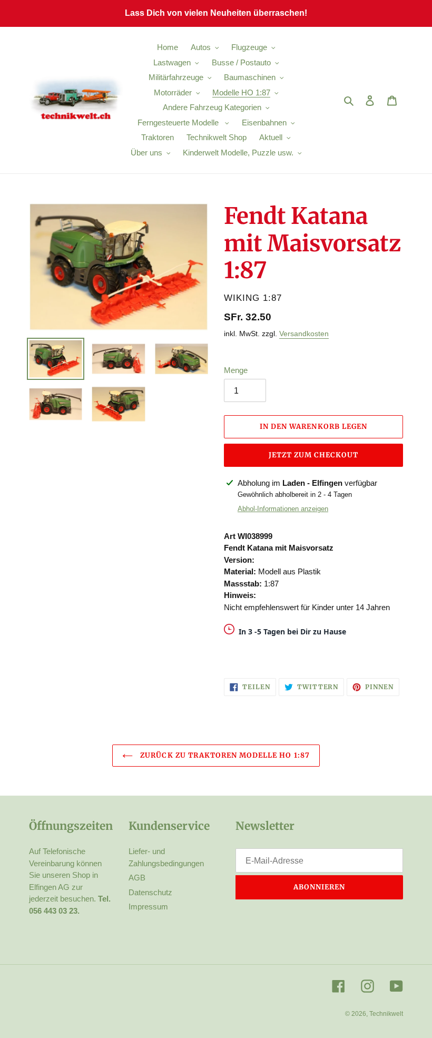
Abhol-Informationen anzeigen (283, 509)
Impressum (148, 906)
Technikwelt (386, 1013)
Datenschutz (150, 892)
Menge (236, 370)
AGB (137, 877)
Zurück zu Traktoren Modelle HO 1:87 (223, 755)
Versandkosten (304, 333)
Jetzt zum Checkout (314, 455)
